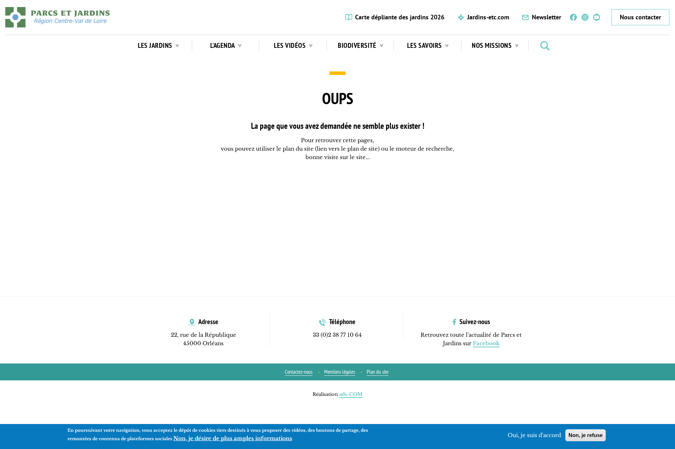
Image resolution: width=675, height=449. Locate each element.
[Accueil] (57, 17)
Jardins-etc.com (488, 17)
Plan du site (377, 371)
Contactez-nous (299, 371)
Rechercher (544, 45)
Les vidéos (290, 45)
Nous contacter (640, 17)
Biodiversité (358, 45)
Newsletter (546, 17)
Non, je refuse (585, 435)
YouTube (596, 17)
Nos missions (492, 45)
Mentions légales (339, 371)
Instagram (585, 17)
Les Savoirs (425, 45)
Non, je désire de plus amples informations (232, 438)
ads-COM (350, 394)
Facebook (573, 17)
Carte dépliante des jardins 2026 (399, 17)
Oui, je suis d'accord (534, 435)
